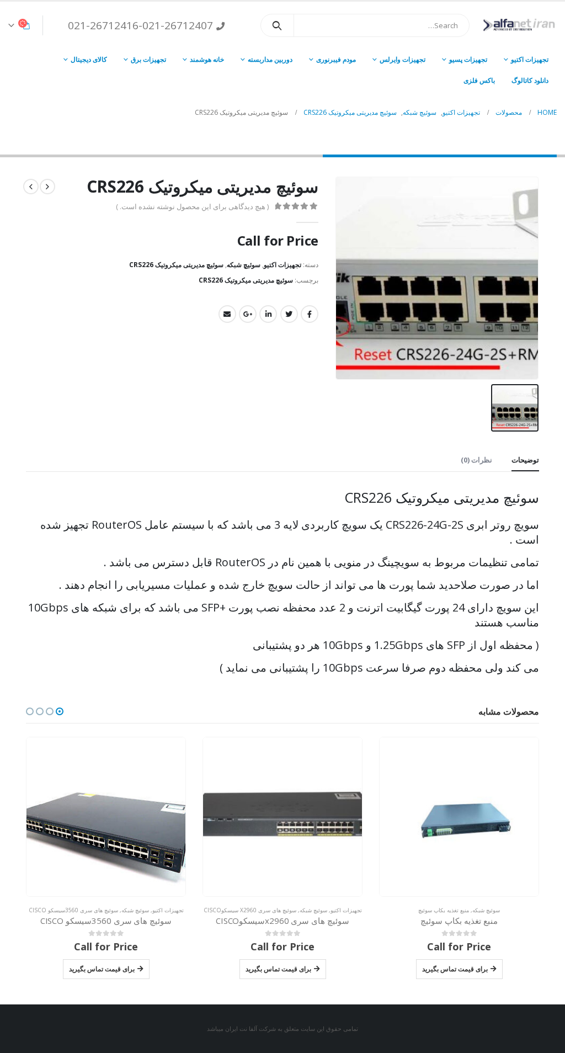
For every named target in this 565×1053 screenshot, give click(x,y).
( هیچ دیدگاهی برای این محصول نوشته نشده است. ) (192, 206)
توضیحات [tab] (525, 460)
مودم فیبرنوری (336, 59)
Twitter (289, 314)
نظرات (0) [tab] (476, 460)
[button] (60, 711)
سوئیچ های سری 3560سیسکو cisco (73, 910)
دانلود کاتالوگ (529, 80)
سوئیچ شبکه (243, 264)
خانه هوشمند (207, 59)
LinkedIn (268, 314)
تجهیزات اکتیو (529, 59)
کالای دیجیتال (89, 59)
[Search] (277, 25)
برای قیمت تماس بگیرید (455, 969)
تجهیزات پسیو (468, 59)
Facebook (309, 314)
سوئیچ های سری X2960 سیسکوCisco (250, 910)
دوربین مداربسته (270, 59)
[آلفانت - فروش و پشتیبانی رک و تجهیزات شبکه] (517, 25)
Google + (248, 314)
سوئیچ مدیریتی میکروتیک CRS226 (176, 264)
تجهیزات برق (148, 59)
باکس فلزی (479, 80)
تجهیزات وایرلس (402, 59)
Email (227, 314)
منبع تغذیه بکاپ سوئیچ (443, 910)
